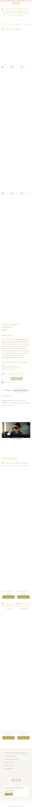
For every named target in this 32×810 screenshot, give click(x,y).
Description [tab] (7, 390)
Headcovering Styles (12, 759)
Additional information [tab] (21, 390)
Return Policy (10, 768)
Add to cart (16, 378)
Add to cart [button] (8, 597)
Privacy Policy (10, 765)
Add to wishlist (8, 382)
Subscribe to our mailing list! (14, 787)
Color (3, 374)
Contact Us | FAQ (11, 756)
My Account (9, 762)
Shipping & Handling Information (16, 753)
